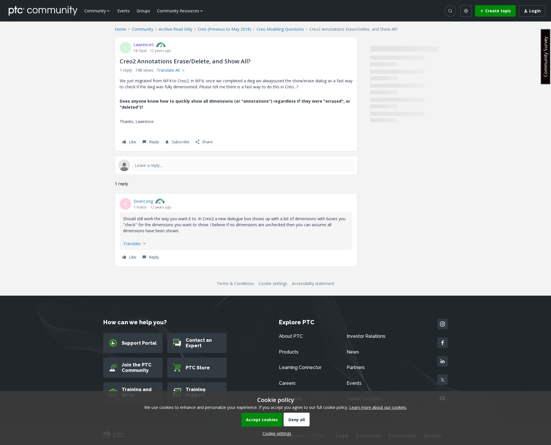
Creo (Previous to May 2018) (224, 29)
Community (142, 29)
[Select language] (466, 11)
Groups (143, 10)
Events (123, 10)
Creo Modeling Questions (280, 29)
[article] (236, 230)
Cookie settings (273, 283)
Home (120, 29)
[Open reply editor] (236, 165)
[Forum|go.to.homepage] (43, 10)
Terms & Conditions (235, 283)
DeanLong (143, 201)
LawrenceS (143, 44)
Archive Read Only (175, 29)
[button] (495, 11)
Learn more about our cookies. (378, 407)
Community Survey (545, 56)
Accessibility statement (313, 283)
